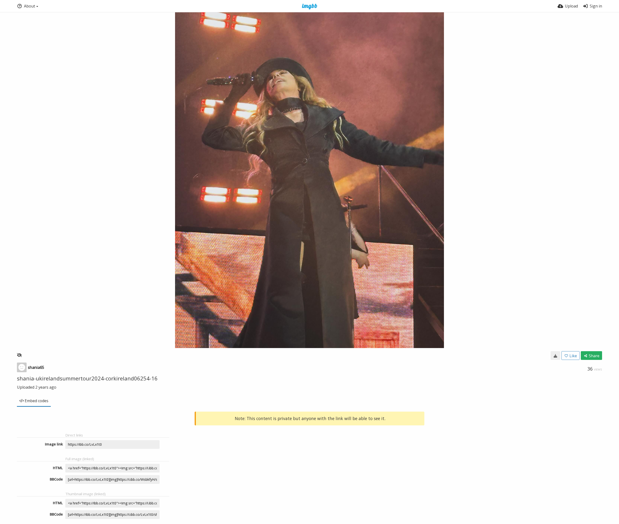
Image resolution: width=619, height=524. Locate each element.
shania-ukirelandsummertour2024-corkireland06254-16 (87, 378)
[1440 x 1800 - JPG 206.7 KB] (555, 355)
